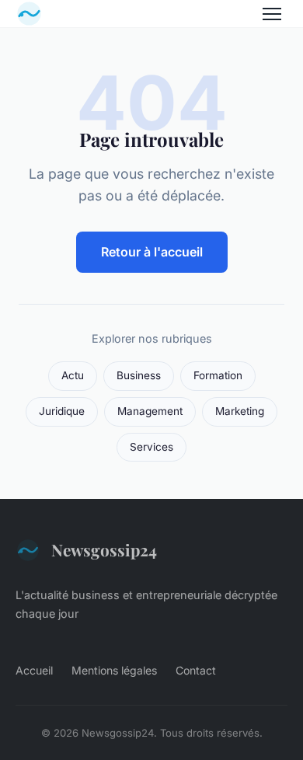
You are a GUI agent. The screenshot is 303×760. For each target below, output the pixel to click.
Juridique (62, 411)
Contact (196, 670)
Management (150, 411)
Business (139, 375)
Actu (72, 375)
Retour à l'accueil (152, 252)
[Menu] (271, 14)
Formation (217, 375)
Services (151, 447)
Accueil (34, 670)
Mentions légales (114, 670)
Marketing (239, 411)
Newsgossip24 (104, 549)
